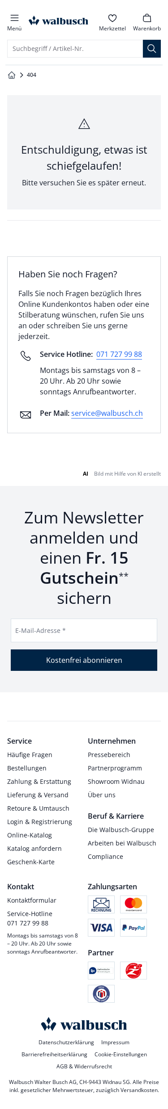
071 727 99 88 (119, 354)
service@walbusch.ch (107, 413)
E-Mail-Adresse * (40, 630)
